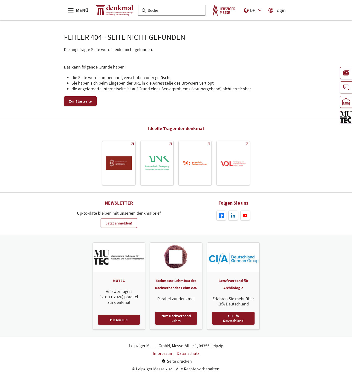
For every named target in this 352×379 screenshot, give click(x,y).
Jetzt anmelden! (119, 223)
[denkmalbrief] (346, 73)
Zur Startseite (80, 101)
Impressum (163, 353)
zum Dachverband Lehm (176, 318)
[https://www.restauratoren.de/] (195, 163)
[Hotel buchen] (346, 102)
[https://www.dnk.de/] (157, 163)
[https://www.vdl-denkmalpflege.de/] (233, 163)
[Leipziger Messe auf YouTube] (245, 215)
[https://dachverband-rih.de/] (118, 163)
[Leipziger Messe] (224, 10)
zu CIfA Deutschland (233, 318)
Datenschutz (188, 353)
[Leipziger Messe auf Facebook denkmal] (221, 215)
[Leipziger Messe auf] (233, 215)
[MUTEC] (346, 117)
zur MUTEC (119, 319)
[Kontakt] (346, 87)
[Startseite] (114, 10)
